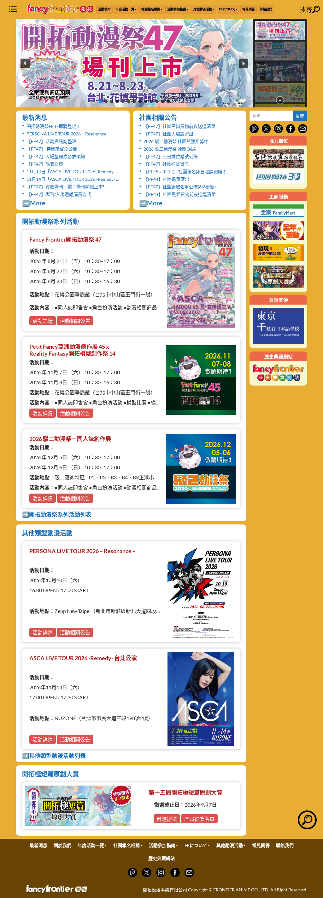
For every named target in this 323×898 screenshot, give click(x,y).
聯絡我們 (266, 9)
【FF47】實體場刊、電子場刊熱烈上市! (65, 186)
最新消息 (34, 117)
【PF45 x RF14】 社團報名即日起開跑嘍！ (185, 171)
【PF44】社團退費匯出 (166, 179)
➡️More (33, 203)
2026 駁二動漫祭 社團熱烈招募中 (176, 141)
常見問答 (248, 9)
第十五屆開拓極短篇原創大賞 (185, 792)
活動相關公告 (75, 321)
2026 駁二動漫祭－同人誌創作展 (70, 438)
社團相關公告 (158, 117)
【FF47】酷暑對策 (44, 164)
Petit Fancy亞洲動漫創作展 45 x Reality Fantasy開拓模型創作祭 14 (72, 350)
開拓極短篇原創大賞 (50, 774)
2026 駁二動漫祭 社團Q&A (170, 149)
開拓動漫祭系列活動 (50, 221)
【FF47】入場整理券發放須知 (55, 156)
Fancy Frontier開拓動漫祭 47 (65, 239)
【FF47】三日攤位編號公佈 (171, 156)
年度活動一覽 (124, 9)
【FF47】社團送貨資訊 (166, 164)
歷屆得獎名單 (199, 819)
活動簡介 (104, 9)
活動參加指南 (176, 9)
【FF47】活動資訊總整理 (51, 141)
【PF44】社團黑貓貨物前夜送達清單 (180, 194)
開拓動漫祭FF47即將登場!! (52, 126)
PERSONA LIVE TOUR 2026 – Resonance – (68, 133)
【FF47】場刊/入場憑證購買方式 (58, 194)
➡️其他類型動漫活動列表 (54, 755)
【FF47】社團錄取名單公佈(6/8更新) (180, 186)
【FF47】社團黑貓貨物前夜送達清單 (179, 126)
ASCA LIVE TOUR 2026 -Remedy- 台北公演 (83, 658)
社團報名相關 (150, 9)
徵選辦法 (167, 819)
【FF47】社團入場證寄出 (168, 133)
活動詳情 (42, 321)
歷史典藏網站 (161, 858)
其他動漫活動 (202, 9)
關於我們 (62, 845)
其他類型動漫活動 (47, 533)
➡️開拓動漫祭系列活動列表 (56, 514)
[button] (134, 63)
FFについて (227, 9)
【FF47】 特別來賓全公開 (51, 149)
